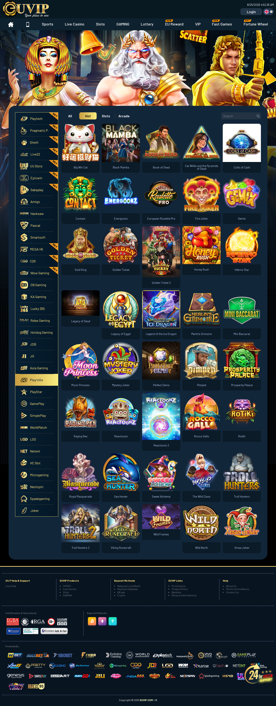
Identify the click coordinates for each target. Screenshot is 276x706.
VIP (198, 24)
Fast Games (222, 22)
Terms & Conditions (237, 588)
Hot (88, 116)
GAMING (122, 24)
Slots (100, 24)
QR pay (121, 592)
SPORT (67, 585)
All (70, 116)
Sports (47, 24)
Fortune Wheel (256, 22)
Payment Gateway (127, 588)
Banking (176, 592)
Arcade (124, 116)
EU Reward (174, 22)
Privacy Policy (180, 588)
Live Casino (74, 24)
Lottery (147, 24)
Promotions (179, 585)
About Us (231, 585)
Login (251, 12)
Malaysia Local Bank (128, 585)
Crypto (121, 595)
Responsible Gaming (184, 595)
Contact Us (232, 592)
